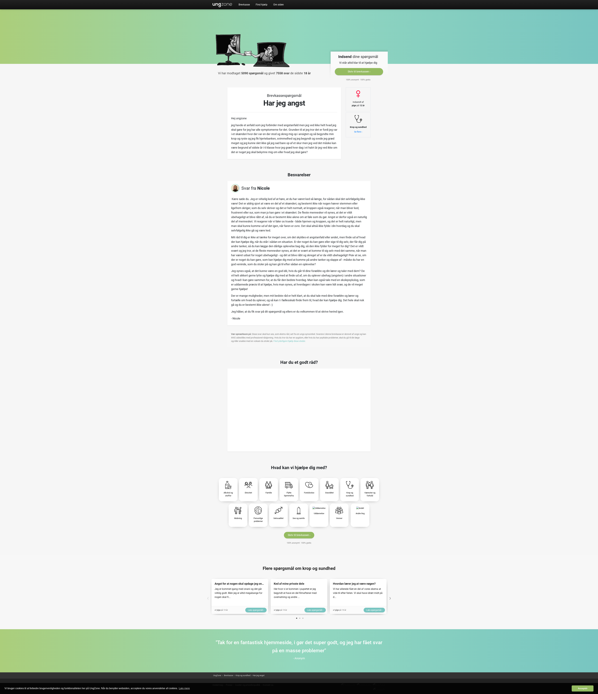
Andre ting (360, 513)
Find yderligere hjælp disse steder (289, 341)
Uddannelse (319, 513)
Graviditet (329, 493)
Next (390, 596)
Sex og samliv (299, 518)
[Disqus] (299, 409)
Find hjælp (261, 4)
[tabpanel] (239, 596)
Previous (207, 596)
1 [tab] (296, 617)
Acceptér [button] (582, 688)
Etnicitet (248, 493)
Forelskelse (309, 493)
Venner (339, 518)
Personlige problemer (258, 520)
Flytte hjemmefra (289, 494)
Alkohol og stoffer (228, 494)
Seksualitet (278, 518)
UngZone (222, 4)
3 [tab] (302, 617)
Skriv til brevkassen (358, 71)
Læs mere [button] (184, 688)
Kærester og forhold (370, 494)
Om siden (278, 4)
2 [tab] (299, 617)
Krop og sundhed (350, 494)
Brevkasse (244, 4)
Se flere (357, 132)
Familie (269, 493)
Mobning (238, 518)
